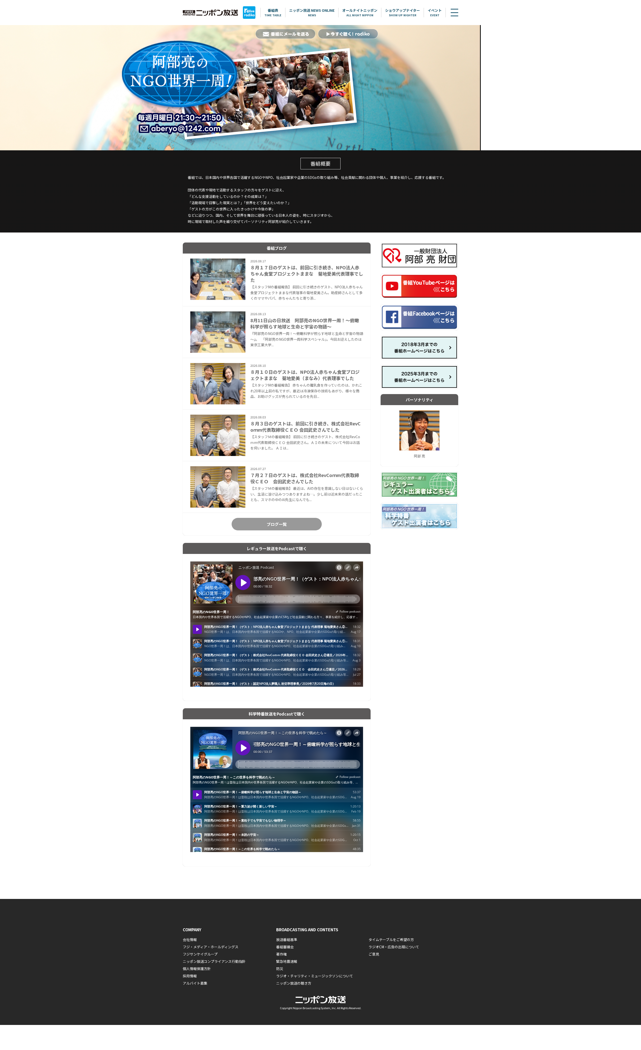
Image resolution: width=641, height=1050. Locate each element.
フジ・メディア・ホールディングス (210, 946)
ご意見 (374, 954)
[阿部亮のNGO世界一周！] (240, 87)
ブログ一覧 (277, 524)
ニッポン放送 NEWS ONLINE (312, 12)
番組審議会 (285, 946)
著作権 (281, 954)
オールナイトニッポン (359, 12)
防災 (279, 968)
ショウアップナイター (402, 12)
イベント (435, 12)
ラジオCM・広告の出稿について (394, 946)
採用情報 (190, 975)
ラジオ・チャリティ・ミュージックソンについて (314, 975)
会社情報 (190, 939)
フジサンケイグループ (200, 954)
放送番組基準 (286, 939)
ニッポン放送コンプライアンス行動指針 (214, 961)
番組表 (272, 12)
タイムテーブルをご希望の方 (391, 939)
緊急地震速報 (286, 961)
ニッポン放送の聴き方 (293, 983)
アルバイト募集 (195, 983)
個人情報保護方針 (197, 968)
